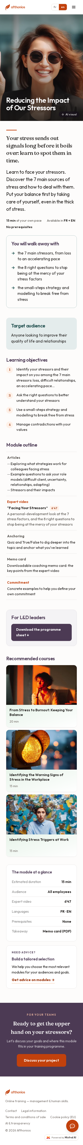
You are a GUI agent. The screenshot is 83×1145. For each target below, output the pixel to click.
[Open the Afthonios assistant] (72, 1126)
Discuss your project (41, 1060)
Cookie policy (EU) (63, 1117)
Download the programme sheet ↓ (38, 632)
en (63, 7)
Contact (11, 1111)
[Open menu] (74, 7)
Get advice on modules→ (33, 979)
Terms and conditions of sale (25, 1117)
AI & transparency (17, 1123)
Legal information (33, 1111)
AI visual (71, 114)
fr (55, 7)
